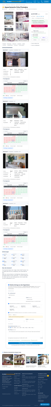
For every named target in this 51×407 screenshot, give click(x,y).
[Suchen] (48, 376)
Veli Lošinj (33, 382)
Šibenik (33, 385)
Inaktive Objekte (5, 386)
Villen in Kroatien (16, 383)
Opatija (28, 382)
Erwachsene (10, 319)
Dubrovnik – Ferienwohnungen (43, 379)
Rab (30, 382)
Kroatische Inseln (17, 378)
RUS (26, 327)
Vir (25, 386)
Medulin (31, 376)
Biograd (23, 385)
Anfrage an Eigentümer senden (26, 343)
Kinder (30, 319)
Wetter (39, 2)
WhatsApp (36, 37)
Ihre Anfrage (12, 329)
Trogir (30, 391)
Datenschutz (36, 405)
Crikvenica (25, 381)
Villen (42, 2)
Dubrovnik (26, 394)
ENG (15, 327)
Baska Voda (13, 4)
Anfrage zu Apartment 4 (8, 248)
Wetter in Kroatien (17, 380)
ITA (18, 327)
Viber (44, 37)
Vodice (27, 386)
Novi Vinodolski (24, 382)
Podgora (25, 391)
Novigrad (34, 376)
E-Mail (9, 297)
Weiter (25, 131)
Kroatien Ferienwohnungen (7, 384)
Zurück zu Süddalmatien (35, 45)
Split (28, 391)
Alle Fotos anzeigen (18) (23, 40)
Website (44, 39)
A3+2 (41, 16)
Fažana (27, 376)
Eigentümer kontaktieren (40, 25)
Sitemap (40, 405)
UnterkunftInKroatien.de (18, 390)
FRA (23, 327)
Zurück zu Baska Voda (35, 43)
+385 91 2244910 (35, 34)
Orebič (35, 394)
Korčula (29, 394)
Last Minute (35, 2)
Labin (29, 376)
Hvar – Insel (40, 384)
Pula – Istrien (40, 387)
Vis (34, 391)
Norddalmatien (25, 384)
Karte (35, 39)
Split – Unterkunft (40, 381)
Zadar (30, 386)
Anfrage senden (45, 404)
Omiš (23, 391)
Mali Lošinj (30, 381)
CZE (12, 327)
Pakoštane (28, 385)
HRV (30, 327)
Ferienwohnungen (29, 2)
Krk (28, 381)
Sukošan (23, 386)
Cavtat (23, 394)
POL (32, 327)
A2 (39, 16)
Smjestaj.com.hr (16, 393)
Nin (25, 385)
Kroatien (3, 4)
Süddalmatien (8, 4)
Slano (23, 395)
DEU (9, 327)
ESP (21, 327)
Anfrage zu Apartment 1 (8, 97)
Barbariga (23, 376)
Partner (4, 388)
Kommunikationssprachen (14, 326)
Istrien (23, 375)
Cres (23, 381)
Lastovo (32, 394)
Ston (25, 395)
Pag (30, 385)
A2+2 (38, 16)
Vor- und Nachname (12, 293)
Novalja (34, 381)
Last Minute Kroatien (17, 381)
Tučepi (32, 391)
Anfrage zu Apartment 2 (8, 148)
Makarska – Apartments (41, 382)
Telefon (29, 297)
